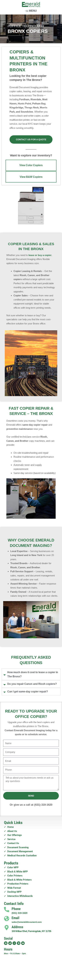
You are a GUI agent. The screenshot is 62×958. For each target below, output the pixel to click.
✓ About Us (10, 831)
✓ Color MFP (11, 867)
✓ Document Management (18, 851)
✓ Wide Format (12, 887)
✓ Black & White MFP (16, 871)
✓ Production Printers (16, 883)
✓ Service (9, 839)
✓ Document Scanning (16, 847)
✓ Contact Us (11, 843)
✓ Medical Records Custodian (20, 855)
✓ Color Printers (13, 875)
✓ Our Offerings (13, 835)
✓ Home (9, 827)
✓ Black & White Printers (18, 879)
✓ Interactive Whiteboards (18, 896)
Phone (16, 909)
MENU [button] (33, 10)
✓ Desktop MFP (13, 891)
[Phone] (6, 909)
